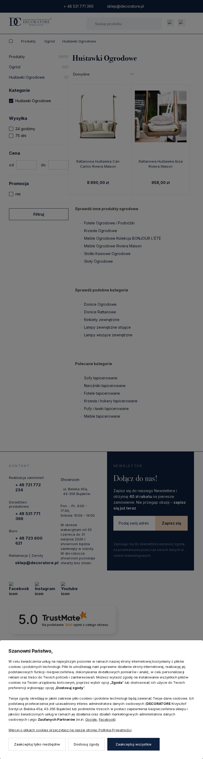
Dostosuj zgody (86, 744)
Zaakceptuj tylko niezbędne (37, 744)
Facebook (107, 719)
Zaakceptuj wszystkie (133, 744)
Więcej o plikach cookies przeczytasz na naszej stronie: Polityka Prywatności (69, 730)
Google (91, 719)
